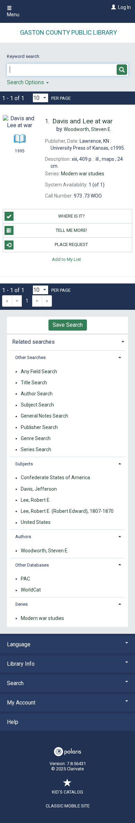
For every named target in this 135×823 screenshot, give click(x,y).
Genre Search (36, 438)
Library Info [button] (21, 663)
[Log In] (112, 7)
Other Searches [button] (30, 357)
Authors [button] (23, 536)
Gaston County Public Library (68, 32)
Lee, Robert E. (36, 500)
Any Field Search (39, 371)
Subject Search (37, 405)
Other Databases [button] (32, 565)
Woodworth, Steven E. (45, 550)
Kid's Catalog (67, 792)
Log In (124, 7)
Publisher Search (39, 427)
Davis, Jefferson (39, 489)
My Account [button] (21, 702)
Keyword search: (24, 56)
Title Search (34, 382)
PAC (25, 578)
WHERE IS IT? (71, 216)
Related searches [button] (33, 342)
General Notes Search (44, 416)
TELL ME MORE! (71, 230)
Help (12, 722)
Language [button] (18, 644)
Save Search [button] (68, 325)
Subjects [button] (24, 463)
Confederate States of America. (56, 478)
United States (36, 522)
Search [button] (15, 683)
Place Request (71, 244)
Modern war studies (42, 618)
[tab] (67, 341)
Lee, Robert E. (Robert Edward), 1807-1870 (67, 511)
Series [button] (21, 604)
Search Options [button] (26, 82)
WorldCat (31, 590)
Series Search (36, 449)
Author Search (37, 393)
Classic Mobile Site (68, 805)
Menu (13, 14)
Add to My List (66, 259)
